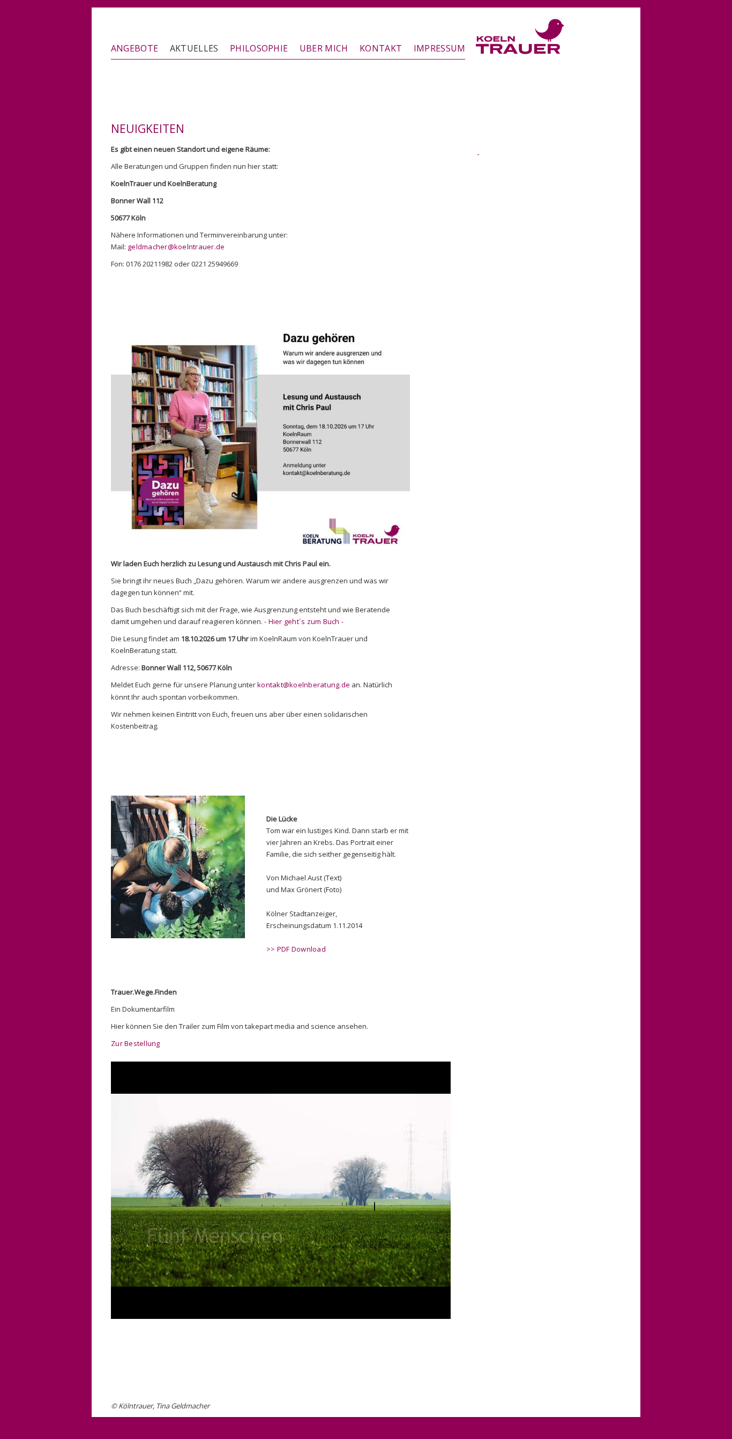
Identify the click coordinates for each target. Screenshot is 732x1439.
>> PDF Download (296, 949)
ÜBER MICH (324, 48)
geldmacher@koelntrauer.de (176, 246)
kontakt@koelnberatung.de (303, 684)
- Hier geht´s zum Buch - (303, 621)
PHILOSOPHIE (259, 48)
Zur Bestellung (135, 1043)
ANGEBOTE (135, 48)
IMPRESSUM (440, 48)
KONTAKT (381, 48)
